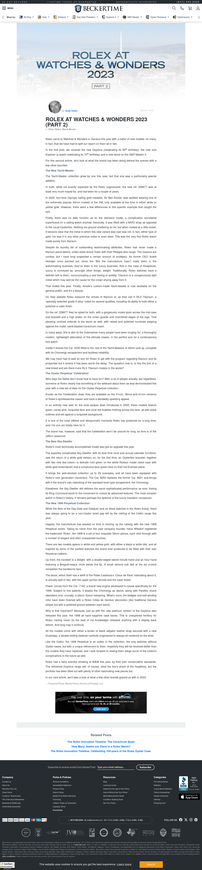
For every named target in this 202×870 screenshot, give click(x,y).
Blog (105, 781)
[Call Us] (182, 8)
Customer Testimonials (11, 796)
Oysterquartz (183, 17)
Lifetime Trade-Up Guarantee (64, 803)
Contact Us (6, 781)
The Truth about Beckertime (13, 799)
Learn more (124, 864)
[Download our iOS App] (189, 797)
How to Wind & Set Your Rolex (115, 792)
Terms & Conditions (60, 781)
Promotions (58, 810)
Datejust (62, 17)
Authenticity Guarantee (11, 806)
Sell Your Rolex (109, 803)
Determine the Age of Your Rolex (116, 788)
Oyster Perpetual (158, 17)
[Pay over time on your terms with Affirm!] (101, 703)
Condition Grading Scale (113, 799)
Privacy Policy (58, 788)
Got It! (151, 864)
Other (51, 129)
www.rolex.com (80, 844)
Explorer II (111, 17)
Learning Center (109, 785)
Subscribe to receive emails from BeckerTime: (72, 767)
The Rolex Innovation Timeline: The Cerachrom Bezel (101, 742)
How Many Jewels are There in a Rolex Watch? (101, 746)
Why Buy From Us (9, 788)
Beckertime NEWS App (11, 803)
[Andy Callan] (55, 110)
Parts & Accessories (162, 792)
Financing (57, 799)
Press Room (7, 792)
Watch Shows (69, 129)
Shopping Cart (159, 803)
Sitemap (157, 799)
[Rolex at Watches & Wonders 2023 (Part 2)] (101, 65)
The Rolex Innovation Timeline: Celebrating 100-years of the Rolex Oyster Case (101, 751)
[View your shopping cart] (190, 8)
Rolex (58, 129)
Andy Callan (71, 110)
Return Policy (58, 792)
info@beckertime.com (94, 820)
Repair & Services (161, 796)
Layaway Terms (59, 806)
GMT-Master (133, 17)
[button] (7, 866)
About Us (6, 785)
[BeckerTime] (98, 8)
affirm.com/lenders (9, 856)
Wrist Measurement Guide (113, 796)
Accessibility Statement (62, 785)
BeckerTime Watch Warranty (64, 796)
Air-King (27, 17)
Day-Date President (86, 17)
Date (44, 17)
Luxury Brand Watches (163, 788)
